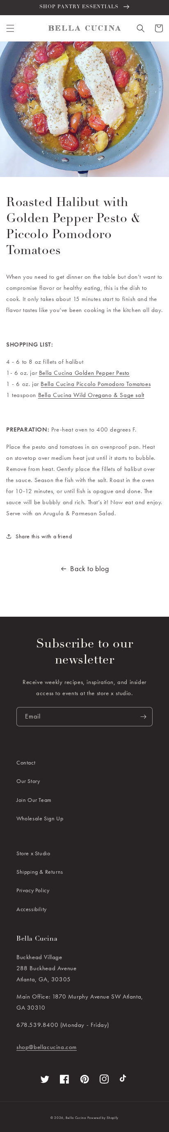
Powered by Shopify (103, 1118)
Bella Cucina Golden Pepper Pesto (84, 373)
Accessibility (31, 909)
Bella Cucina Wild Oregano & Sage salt (91, 395)
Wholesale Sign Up (39, 818)
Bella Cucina (76, 1118)
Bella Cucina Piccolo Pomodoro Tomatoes (96, 384)
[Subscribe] (143, 716)
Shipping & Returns (39, 871)
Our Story (28, 781)
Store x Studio (33, 853)
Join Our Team (34, 800)
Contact (25, 762)
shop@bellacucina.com (46, 1047)
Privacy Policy (32, 890)
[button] (10, 28)
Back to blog (89, 568)
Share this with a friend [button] (44, 536)
